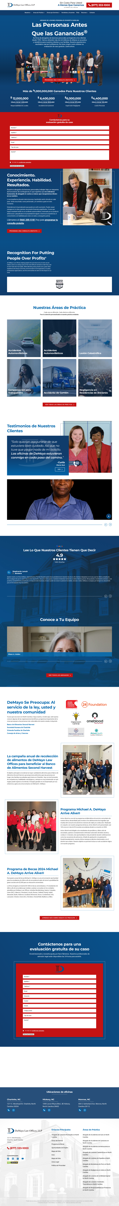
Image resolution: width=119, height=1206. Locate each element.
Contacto (92, 12)
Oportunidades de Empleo (60, 1148)
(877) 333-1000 (100, 5)
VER (59, 469)
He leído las (21, 162)
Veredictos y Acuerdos (68, 12)
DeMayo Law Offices (56, 1202)
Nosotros (27, 12)
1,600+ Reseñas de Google (40, 66)
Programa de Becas (58, 1144)
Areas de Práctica (38, 12)
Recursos (84, 12)
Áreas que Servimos (53, 12)
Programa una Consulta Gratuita (59, 80)
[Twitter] (18, 1159)
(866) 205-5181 (27, 219)
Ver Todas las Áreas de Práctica (58, 404)
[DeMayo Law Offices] (21, 5)
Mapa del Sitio (56, 1151)
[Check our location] (13, 1110)
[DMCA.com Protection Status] (12, 1162)
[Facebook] (8, 1159)
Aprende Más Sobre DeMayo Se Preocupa (58, 918)
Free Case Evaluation (28, 1034)
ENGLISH (75, 7)
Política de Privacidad (58, 1165)
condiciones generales (25, 162)
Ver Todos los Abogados (59, 675)
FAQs (77, 12)
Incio (53, 1155)
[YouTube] (23, 1159)
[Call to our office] (8, 1110)
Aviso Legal (55, 1162)
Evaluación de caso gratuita (17, 166)
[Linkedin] (13, 1159)
